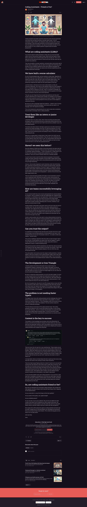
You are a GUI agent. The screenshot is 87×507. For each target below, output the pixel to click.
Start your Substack (40, 502)
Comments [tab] (27, 447)
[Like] (26, 12)
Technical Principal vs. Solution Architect (35, 470)
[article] (43, 465)
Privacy (44, 499)
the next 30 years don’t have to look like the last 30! (34, 464)
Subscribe (79, 2)
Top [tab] (26, 460)
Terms (47, 499)
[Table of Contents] (1, 253)
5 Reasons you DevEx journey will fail (34, 477)
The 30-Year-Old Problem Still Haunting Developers (37, 463)
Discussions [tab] (33, 460)
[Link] (24, 52)
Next (59, 440)
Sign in (84, 2)
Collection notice (51, 499)
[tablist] (29, 448)
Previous (29, 440)
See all (27, 484)
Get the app (48, 502)
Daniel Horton (31, 465)
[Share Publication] (75, 2)
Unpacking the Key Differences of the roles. (32, 471)
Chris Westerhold (32, 480)
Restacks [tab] (31, 447)
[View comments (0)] (29, 12)
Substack (38, 504)
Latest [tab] (29, 460)
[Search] (72, 2)
